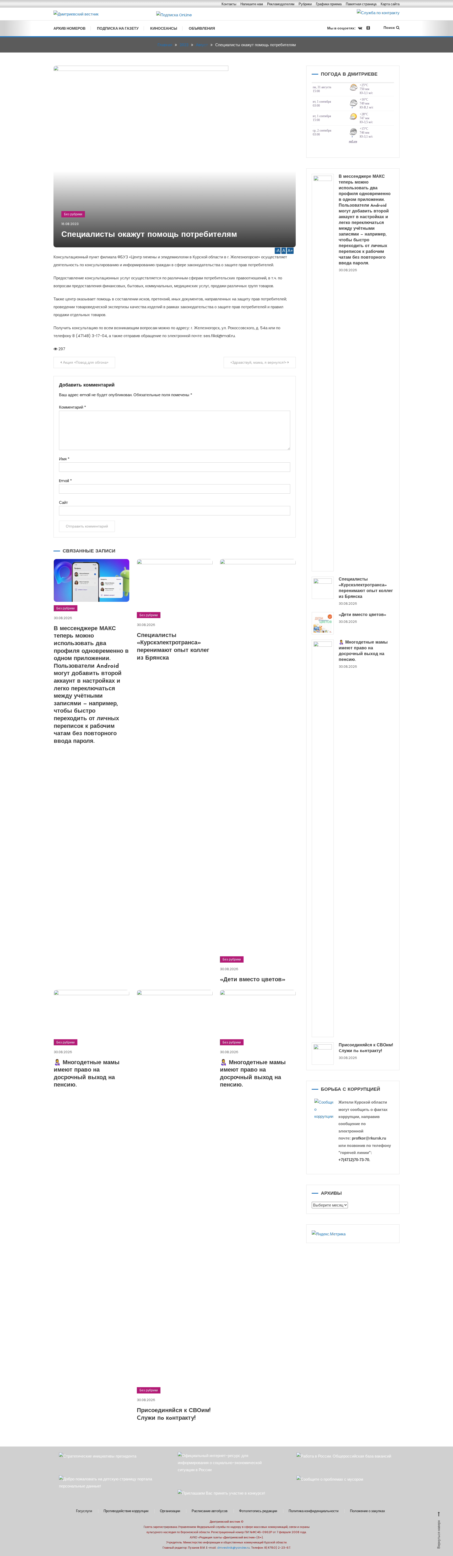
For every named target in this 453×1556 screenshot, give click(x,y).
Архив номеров (69, 28)
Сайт (63, 502)
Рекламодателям (280, 4)
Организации (170, 1511)
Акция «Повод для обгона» (85, 362)
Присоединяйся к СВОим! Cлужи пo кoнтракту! (366, 1048)
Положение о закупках (367, 1511)
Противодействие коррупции (126, 1511)
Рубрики (305, 4)
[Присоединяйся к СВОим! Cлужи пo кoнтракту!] (323, 1053)
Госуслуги (84, 1511)
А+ (290, 250)
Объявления (202, 28)
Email (65, 480)
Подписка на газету (118, 28)
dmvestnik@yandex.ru (233, 1547)
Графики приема (329, 4)
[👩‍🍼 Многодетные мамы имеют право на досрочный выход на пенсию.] (323, 838)
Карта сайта (390, 4)
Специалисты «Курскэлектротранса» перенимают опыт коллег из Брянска (366, 588)
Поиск (389, 27)
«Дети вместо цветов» (252, 980)
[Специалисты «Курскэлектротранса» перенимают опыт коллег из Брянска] (323, 588)
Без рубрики (73, 214)
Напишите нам (251, 4)
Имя (64, 459)
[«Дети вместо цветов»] (323, 623)
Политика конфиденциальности (313, 1511)
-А (278, 250)
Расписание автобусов (210, 1511)
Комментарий (72, 407)
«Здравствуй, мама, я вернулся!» (258, 362)
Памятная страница (361, 4)
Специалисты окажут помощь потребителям (149, 235)
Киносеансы (163, 28)
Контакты (229, 4)
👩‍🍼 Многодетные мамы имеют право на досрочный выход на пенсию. (363, 651)
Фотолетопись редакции (258, 1511)
